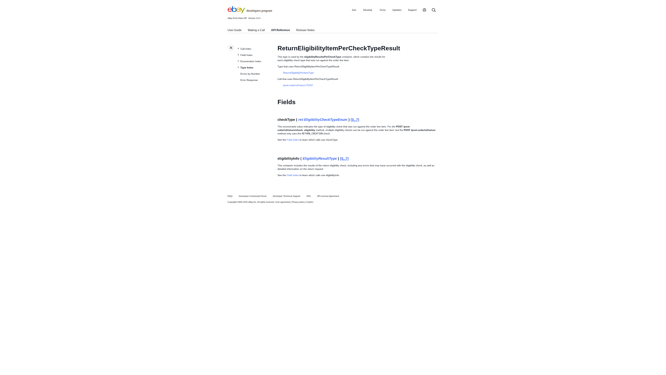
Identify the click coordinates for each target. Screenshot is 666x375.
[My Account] (424, 10)
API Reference (280, 30)
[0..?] (355, 120)
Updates (397, 10)
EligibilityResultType (320, 158)
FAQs (230, 196)
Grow (383, 10)
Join (354, 10)
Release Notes (305, 30)
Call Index (245, 48)
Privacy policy (298, 202)
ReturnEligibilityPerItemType (298, 72)
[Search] (433, 10)
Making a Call (256, 30)
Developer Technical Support (286, 196)
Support (412, 10)
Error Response (249, 80)
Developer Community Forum (253, 196)
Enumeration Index (250, 61)
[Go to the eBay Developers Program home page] (250, 12)
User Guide (235, 30)
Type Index (246, 67)
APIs (308, 196)
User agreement (283, 202)
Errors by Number (250, 73)
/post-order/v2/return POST (298, 85)
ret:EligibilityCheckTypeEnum (322, 120)
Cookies (309, 202)
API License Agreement (328, 196)
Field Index (246, 55)
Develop (367, 10)
